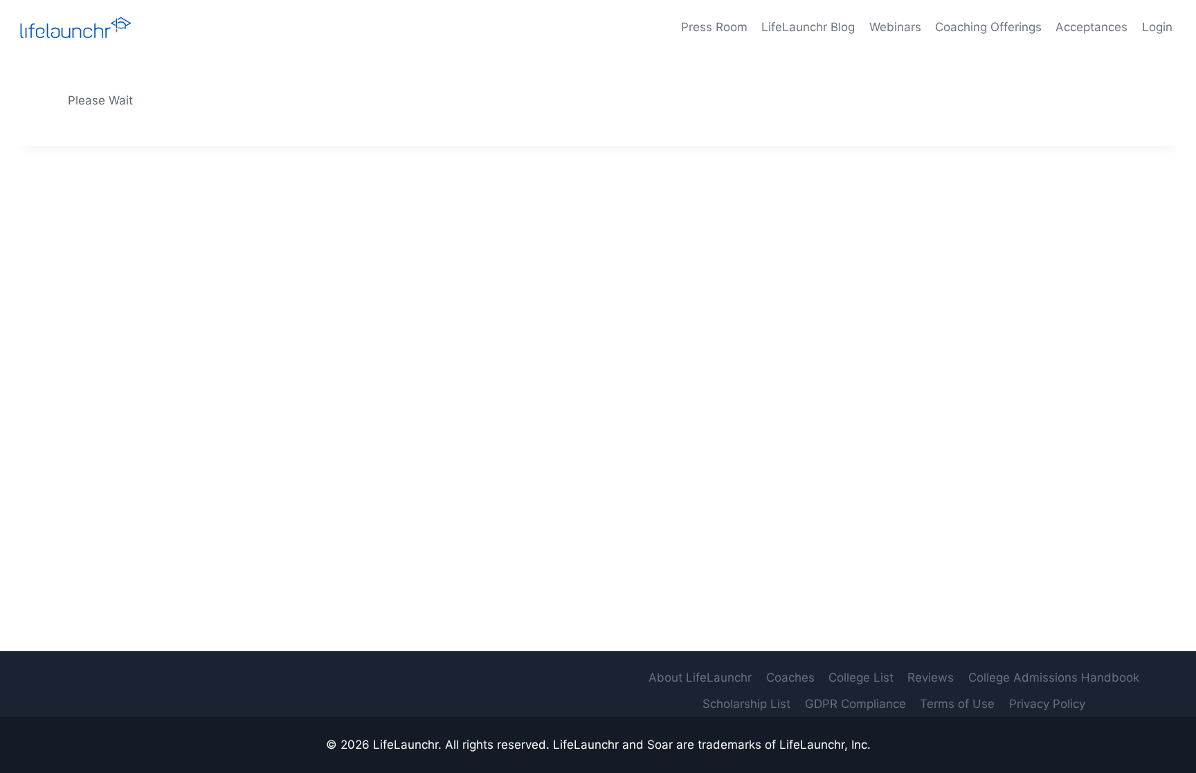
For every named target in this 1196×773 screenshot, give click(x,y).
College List (861, 677)
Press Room (714, 27)
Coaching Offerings (988, 27)
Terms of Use (957, 704)
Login (1157, 27)
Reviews (930, 677)
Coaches (790, 677)
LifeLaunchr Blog (808, 27)
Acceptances (1091, 27)
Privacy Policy (1047, 704)
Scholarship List (746, 704)
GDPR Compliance (855, 704)
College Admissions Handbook (1053, 677)
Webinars (895, 27)
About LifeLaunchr (700, 677)
